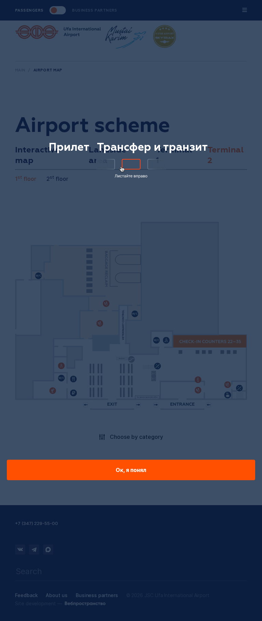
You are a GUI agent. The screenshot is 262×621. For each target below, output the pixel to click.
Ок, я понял (131, 470)
